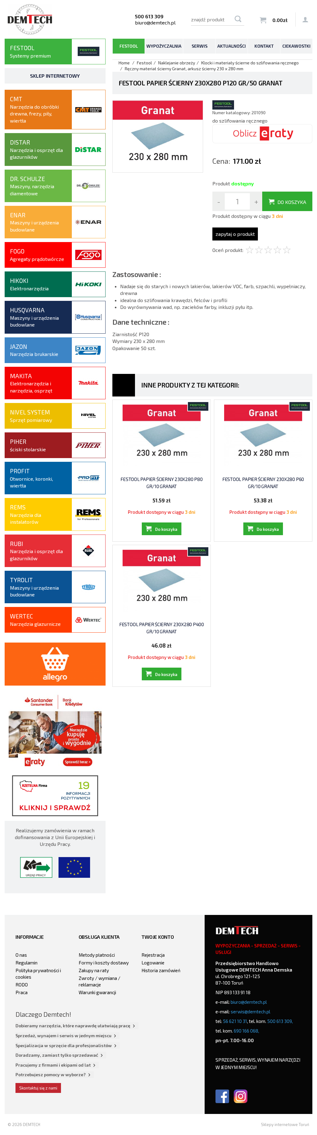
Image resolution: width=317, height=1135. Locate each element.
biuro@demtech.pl (155, 22)
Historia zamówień (160, 970)
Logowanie (152, 962)
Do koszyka (291, 202)
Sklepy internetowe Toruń (285, 1124)
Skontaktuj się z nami (38, 1087)
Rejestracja (153, 955)
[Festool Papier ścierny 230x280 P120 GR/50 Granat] (157, 136)
